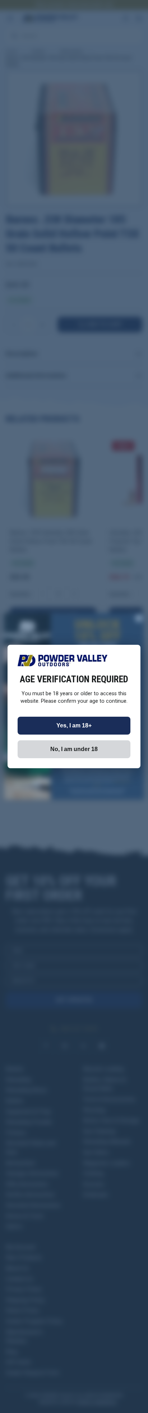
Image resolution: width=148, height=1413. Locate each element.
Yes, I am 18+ (74, 725)
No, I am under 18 (74, 749)
